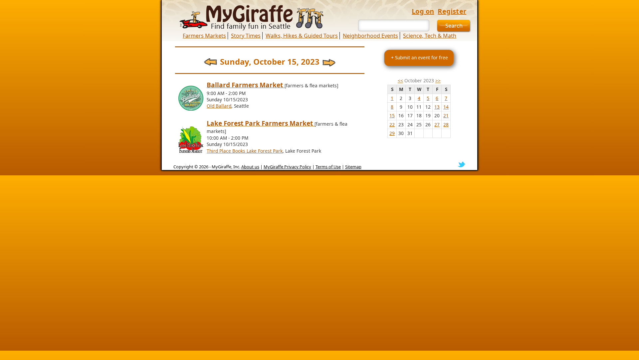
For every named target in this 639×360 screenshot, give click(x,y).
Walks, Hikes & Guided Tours (302, 35)
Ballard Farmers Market (246, 85)
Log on (423, 11)
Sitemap (353, 167)
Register (452, 11)
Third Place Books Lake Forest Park (245, 151)
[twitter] (461, 164)
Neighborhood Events (370, 35)
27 (437, 124)
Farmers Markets (204, 35)
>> (438, 80)
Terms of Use (328, 167)
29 (392, 133)
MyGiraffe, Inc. (226, 167)
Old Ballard (219, 106)
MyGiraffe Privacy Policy (287, 167)
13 (437, 107)
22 (392, 124)
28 (446, 124)
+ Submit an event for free (419, 57)
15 (392, 115)
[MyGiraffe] (248, 17)
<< (400, 80)
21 (446, 115)
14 (446, 107)
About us (250, 167)
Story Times (246, 35)
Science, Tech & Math (429, 35)
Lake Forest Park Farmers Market (261, 123)
